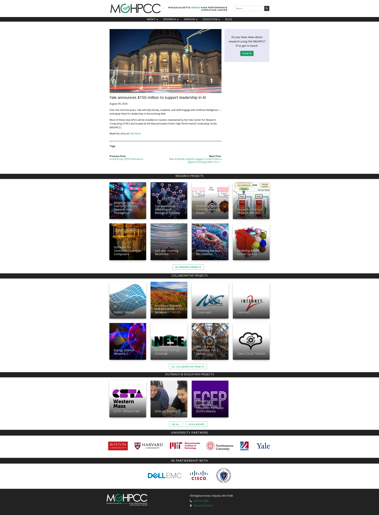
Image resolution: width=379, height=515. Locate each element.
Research (169, 19)
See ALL (176, 424)
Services (189, 19)
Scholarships (196, 424)
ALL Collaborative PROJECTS (188, 366)
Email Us (247, 53)
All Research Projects (188, 267)
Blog (228, 19)
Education (210, 19)
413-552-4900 (201, 501)
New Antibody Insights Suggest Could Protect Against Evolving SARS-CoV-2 (194, 160)
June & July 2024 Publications (127, 159)
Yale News (135, 133)
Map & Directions (203, 505)
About (151, 19)
